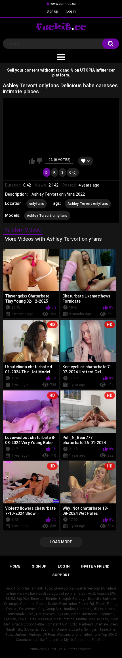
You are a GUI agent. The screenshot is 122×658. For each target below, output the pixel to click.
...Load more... (61, 542)
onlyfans (36, 204)
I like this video (32, 161)
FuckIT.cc (55, 649)
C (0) (73, 173)
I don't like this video (39, 161)
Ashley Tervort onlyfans (88, 204)
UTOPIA (87, 70)
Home (15, 566)
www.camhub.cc (63, 4)
